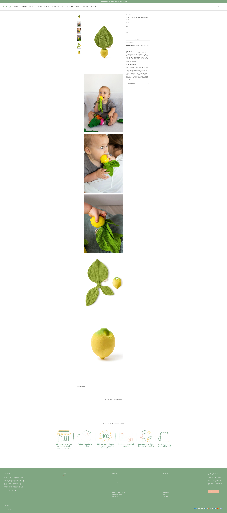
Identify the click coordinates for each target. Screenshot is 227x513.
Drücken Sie (65, 482)
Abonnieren (213, 491)
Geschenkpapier (115, 486)
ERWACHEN (39, 6)
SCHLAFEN (46, 6)
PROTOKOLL (93, 6)
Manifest (113, 480)
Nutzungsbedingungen (117, 494)
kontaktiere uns (66, 480)
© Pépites (6, 508)
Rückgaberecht (115, 496)
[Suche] (220, 6)
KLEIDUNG (31, 6)
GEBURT (63, 6)
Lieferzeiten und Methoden (83, 381)
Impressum (114, 490)
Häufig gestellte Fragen (68, 477)
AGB (113, 488)
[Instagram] (9, 490)
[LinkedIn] (15, 490)
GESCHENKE (24, 6)
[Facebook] (4, 490)
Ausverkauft (138, 39)
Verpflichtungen (115, 482)
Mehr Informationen (131, 83)
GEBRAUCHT (78, 6)
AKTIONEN (15, 6)
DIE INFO (85, 6)
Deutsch (7, 505)
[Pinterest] (12, 490)
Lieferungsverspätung (116, 475)
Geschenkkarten (115, 484)
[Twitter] (7, 490)
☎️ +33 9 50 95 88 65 (67, 475)
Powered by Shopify (9, 509)
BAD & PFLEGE (55, 6)
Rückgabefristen (81, 386)
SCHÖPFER (70, 6)
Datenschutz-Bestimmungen (118, 492)
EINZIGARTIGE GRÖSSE (132, 29)
